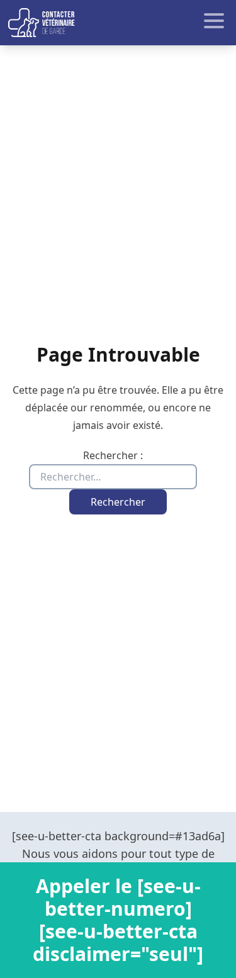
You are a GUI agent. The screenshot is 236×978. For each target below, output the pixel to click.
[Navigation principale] (118, 22)
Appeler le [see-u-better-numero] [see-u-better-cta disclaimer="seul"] (118, 920)
